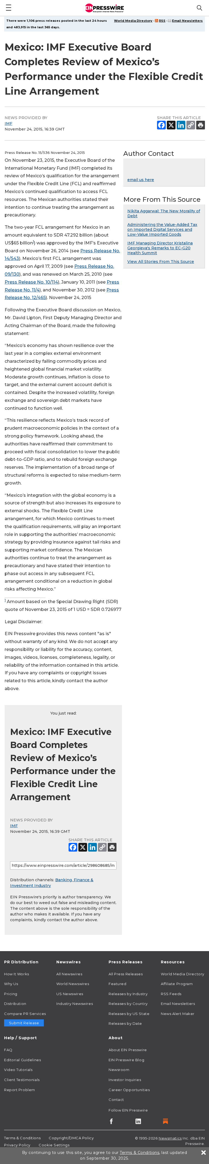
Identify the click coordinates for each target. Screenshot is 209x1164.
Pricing (10, 994)
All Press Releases (126, 974)
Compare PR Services (25, 1013)
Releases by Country (128, 1003)
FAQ (8, 1050)
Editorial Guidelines (22, 1060)
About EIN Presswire (128, 1050)
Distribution (15, 1003)
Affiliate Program (177, 984)
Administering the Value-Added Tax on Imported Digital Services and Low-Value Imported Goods (162, 229)
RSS (162, 21)
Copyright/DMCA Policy (71, 1138)
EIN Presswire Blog (126, 1060)
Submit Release (24, 1023)
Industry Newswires (74, 1003)
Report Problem (19, 1090)
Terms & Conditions (22, 1138)
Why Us (11, 984)
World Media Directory (133, 21)
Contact (116, 1099)
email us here (140, 179)
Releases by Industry (128, 994)
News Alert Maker (178, 1013)
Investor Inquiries (125, 1080)
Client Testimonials (22, 1080)
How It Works (16, 974)
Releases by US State (129, 1013)
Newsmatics (170, 1138)
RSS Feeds (171, 994)
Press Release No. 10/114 (31, 282)
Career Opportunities (129, 1090)
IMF (8, 123)
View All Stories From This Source (160, 261)
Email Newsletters (187, 21)
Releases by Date (125, 1023)
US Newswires (69, 994)
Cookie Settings (54, 1145)
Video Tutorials (18, 1069)
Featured (117, 984)
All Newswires (69, 974)
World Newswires (72, 984)
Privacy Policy (17, 1145)
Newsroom (119, 1069)
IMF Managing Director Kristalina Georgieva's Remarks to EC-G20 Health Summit (160, 248)
